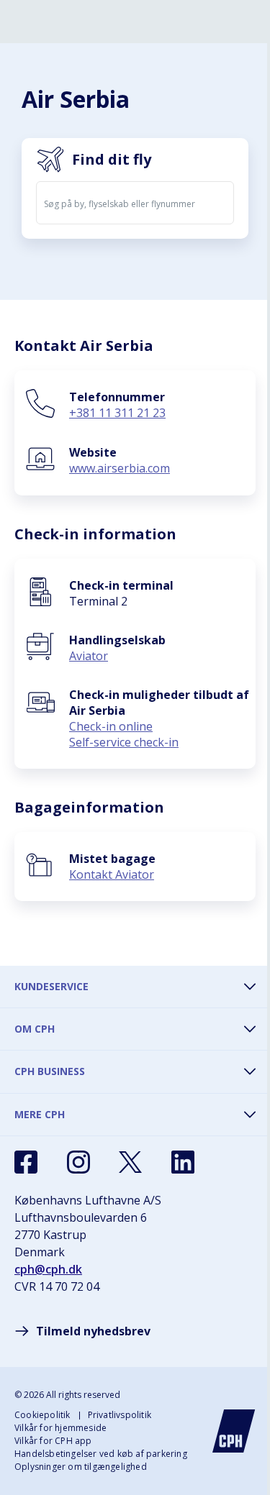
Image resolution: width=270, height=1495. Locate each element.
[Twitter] (130, 1162)
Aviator (88, 656)
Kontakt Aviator (111, 874)
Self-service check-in (124, 742)
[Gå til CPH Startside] (234, 1431)
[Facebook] (25, 1162)
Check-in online (111, 726)
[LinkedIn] (182, 1162)
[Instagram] (78, 1162)
